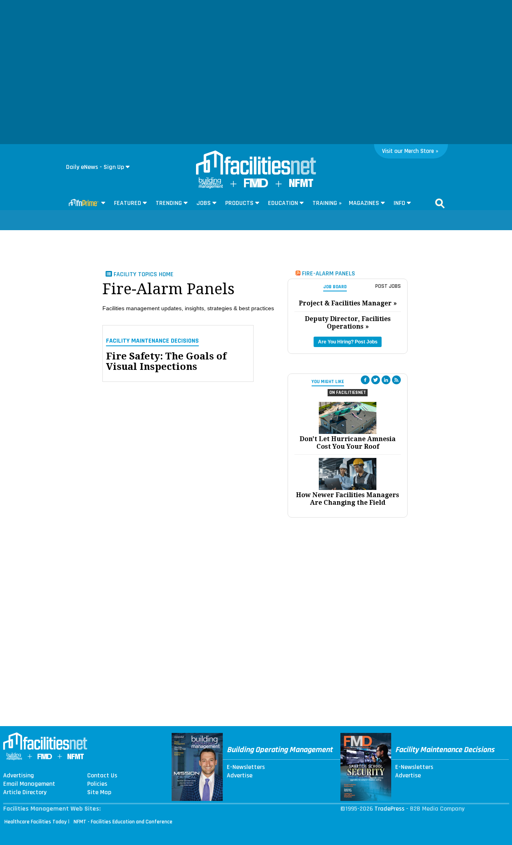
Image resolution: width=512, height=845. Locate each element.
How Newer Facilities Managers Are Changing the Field (347, 498)
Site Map (99, 792)
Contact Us (102, 776)
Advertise (239, 776)
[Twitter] (375, 379)
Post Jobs (388, 286)
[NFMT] (301, 185)
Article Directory (24, 792)
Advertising (18, 776)
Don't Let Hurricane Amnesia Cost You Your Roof (348, 442)
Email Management (29, 784)
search (440, 203)
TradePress (389, 809)
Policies (97, 784)
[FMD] (256, 185)
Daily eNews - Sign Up (95, 167)
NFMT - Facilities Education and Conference (123, 822)
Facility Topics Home (143, 274)
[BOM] (211, 187)
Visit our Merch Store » (410, 151)
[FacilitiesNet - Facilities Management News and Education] (256, 163)
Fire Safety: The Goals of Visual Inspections (166, 361)
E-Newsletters (246, 767)
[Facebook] (365, 379)
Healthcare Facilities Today (35, 822)
